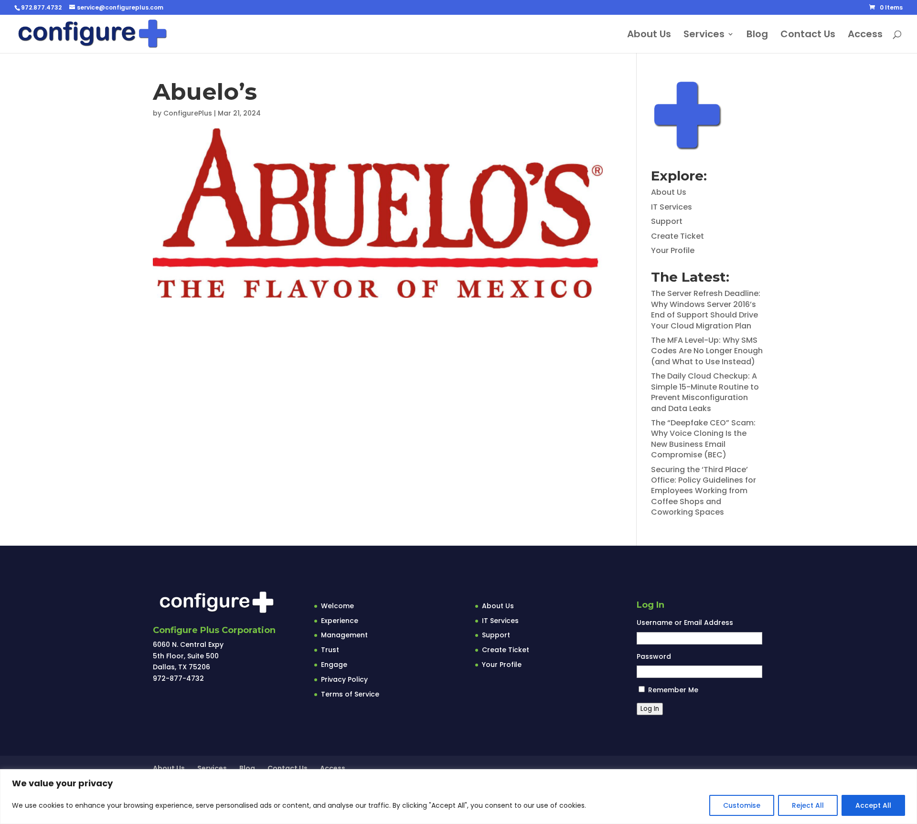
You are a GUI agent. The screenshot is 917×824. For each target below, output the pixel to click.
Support (666, 221)
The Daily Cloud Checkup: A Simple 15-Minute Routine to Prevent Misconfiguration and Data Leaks (705, 391)
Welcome (337, 606)
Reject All (808, 805)
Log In (649, 708)
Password (654, 656)
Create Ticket (677, 236)
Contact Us (807, 36)
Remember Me (673, 690)
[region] (458, 796)
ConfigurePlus (187, 113)
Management (344, 635)
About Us (649, 36)
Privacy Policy (344, 679)
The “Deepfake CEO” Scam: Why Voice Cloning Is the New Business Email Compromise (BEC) (703, 438)
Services (704, 36)
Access (865, 36)
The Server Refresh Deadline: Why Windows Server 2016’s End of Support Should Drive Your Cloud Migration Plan (705, 309)
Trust (330, 650)
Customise (741, 805)
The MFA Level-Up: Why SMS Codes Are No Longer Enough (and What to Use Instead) (707, 351)
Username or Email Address (685, 622)
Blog (757, 36)
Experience (339, 620)
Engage (334, 664)
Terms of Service (350, 694)
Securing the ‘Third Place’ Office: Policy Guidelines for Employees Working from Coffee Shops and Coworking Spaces (703, 491)
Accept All (873, 805)
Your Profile (672, 250)
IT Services (671, 206)
